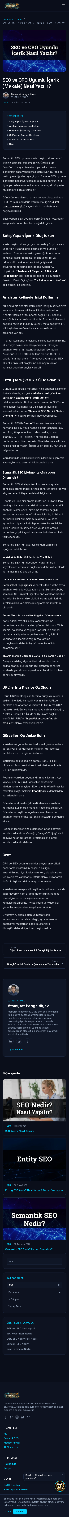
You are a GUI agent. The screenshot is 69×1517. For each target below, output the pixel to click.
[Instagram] (19, 1041)
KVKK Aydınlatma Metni (16, 1489)
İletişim (7, 1468)
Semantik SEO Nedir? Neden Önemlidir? (28, 1249)
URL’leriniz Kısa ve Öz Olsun (24, 135)
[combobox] (34, 1261)
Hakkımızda (10, 1463)
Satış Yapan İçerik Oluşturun (24, 121)
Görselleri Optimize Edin (21, 139)
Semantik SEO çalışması (17, 585)
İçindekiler (16, 116)
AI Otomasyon (11, 1447)
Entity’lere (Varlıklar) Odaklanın (25, 130)
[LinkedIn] (11, 1041)
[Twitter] (11, 1417)
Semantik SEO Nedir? (18, 1343)
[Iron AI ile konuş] (60, 1486)
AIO (6, 1433)
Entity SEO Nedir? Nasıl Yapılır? (23, 1338)
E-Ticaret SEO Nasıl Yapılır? (21, 1328)
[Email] (28, 1417)
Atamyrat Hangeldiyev (23, 94)
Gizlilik (7, 1511)
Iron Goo (8, 19)
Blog (19, 19)
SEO (6, 102)
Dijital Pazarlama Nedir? (19, 1349)
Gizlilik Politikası (12, 1485)
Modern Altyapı (12, 1442)
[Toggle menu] (63, 6)
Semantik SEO (11, 1438)
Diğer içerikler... (16, 1049)
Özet (11, 144)
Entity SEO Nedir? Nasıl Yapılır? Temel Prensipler (34, 1190)
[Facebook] (27, 1041)
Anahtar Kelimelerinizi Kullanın (24, 126)
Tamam (20, 1511)
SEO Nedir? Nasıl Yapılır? (19, 1131)
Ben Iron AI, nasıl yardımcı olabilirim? (39, 1476)
